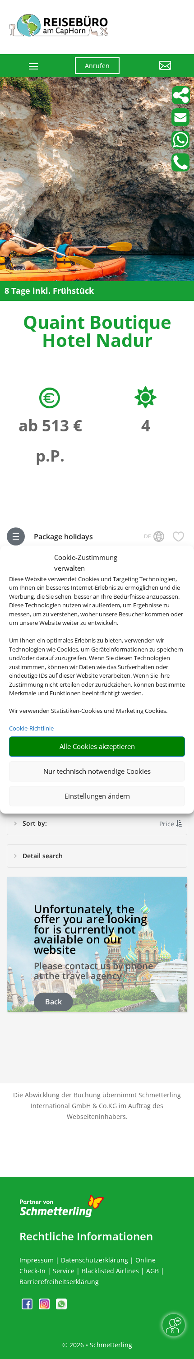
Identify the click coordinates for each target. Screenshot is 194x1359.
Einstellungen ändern (97, 795)
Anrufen (97, 65)
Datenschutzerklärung (94, 1260)
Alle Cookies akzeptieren (97, 746)
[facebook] (28, 1307)
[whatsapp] (61, 1307)
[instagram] (45, 1307)
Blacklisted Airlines (110, 1271)
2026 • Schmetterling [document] (100, 1345)
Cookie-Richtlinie (31, 728)
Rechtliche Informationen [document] (86, 1236)
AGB (152, 1271)
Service (63, 1271)
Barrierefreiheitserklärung (59, 1281)
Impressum (36, 1260)
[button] (152, 72)
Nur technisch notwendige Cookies (97, 771)
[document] (97, 333)
